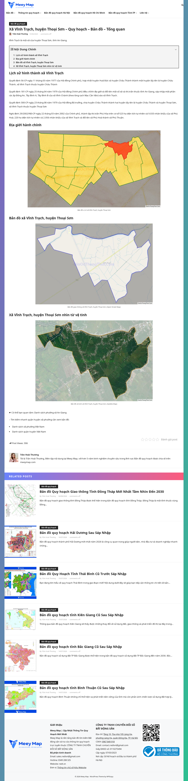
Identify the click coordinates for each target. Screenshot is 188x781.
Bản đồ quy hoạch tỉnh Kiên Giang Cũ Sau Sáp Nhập (81, 615)
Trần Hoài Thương (20, 34)
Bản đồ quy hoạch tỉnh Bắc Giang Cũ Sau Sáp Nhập (81, 646)
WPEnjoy (110, 776)
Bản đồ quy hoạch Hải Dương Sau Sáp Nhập (75, 532)
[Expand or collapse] (175, 49)
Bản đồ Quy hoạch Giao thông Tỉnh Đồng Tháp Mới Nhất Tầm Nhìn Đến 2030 (102, 491)
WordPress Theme (97, 776)
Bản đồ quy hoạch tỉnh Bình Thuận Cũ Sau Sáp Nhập (82, 688)
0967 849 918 (108, 741)
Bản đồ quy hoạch (18, 24)
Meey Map (85, 776)
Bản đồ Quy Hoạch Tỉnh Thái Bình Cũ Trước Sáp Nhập (83, 574)
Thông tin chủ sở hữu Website (71, 767)
